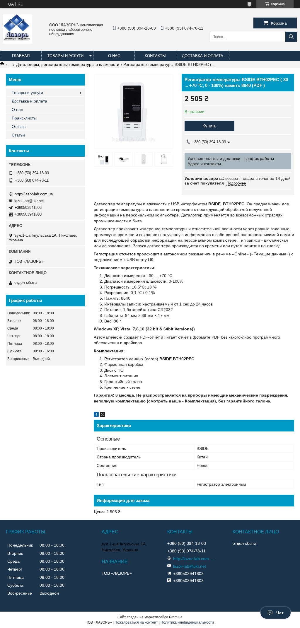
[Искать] (291, 37)
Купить (209, 125)
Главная (21, 56)
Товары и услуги (65, 56)
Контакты (155, 56)
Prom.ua (176, 617)
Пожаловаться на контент (136, 622)
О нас (114, 56)
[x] (102, 415)
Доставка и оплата (202, 56)
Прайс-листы (24, 118)
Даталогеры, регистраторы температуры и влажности (67, 64)
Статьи (18, 135)
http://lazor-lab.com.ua (34, 194)
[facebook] (96, 415)
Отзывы (19, 126)
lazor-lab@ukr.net (29, 201)
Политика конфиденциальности (187, 622)
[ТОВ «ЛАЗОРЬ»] (17, 42)
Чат (280, 612)
